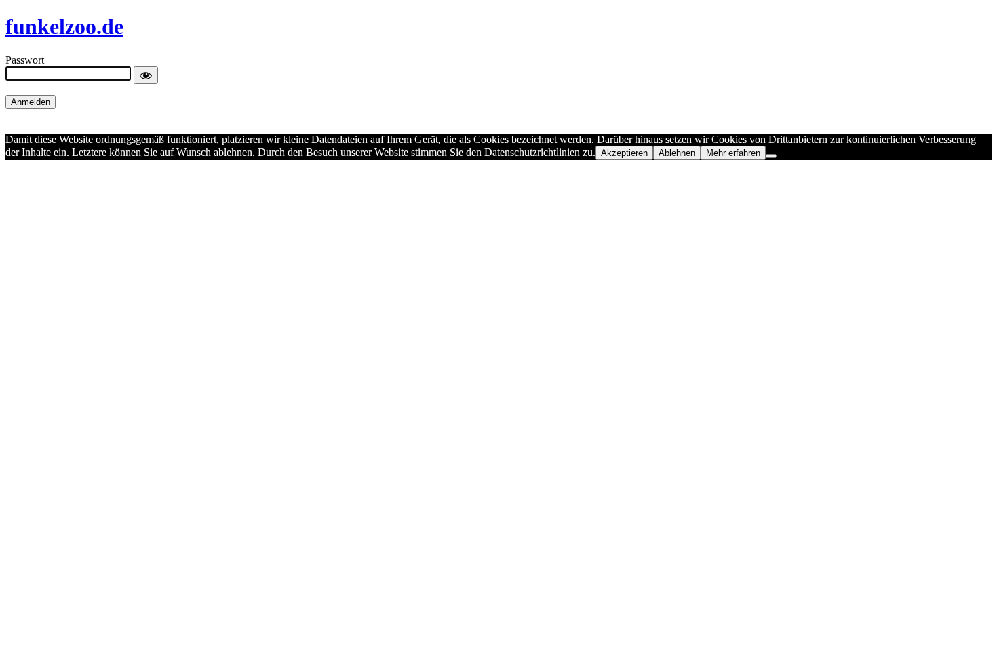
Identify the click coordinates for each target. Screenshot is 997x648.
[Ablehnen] (771, 156)
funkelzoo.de (64, 26)
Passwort (24, 60)
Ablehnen (677, 153)
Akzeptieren (624, 153)
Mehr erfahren (733, 153)
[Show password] (146, 75)
